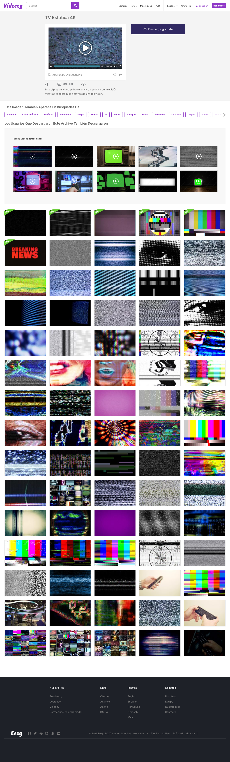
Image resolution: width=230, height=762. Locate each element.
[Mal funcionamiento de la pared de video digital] (25, 643)
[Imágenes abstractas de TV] (160, 433)
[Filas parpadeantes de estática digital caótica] (70, 403)
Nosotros (170, 696)
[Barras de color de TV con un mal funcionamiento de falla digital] (115, 553)
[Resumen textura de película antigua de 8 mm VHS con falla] (115, 223)
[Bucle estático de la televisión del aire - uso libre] (160, 403)
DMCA (104, 711)
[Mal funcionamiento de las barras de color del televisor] (205, 433)
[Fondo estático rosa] (115, 403)
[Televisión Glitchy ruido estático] (70, 283)
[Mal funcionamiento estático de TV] (70, 343)
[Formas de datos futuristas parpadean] (205, 523)
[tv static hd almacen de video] (160, 523)
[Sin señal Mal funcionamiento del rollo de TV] (25, 523)
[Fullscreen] (119, 66)
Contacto (170, 711)
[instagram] (46, 733)
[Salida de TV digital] (115, 463)
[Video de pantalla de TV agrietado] (25, 223)
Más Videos (146, 5)
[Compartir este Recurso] (121, 75)
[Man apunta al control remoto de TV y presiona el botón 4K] (160, 583)
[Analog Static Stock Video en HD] (70, 253)
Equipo (169, 701)
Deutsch (133, 711)
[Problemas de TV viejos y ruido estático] (205, 283)
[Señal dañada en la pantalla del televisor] (115, 583)
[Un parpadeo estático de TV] (160, 253)
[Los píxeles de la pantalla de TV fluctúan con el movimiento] (160, 643)
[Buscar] (75, 5)
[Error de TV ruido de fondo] (115, 313)
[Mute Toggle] (115, 66)
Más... (131, 717)
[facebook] (29, 733)
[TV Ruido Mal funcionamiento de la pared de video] (70, 643)
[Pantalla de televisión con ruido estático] (115, 283)
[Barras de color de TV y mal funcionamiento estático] (205, 373)
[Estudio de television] (25, 613)
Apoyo (104, 706)
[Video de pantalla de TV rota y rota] (70, 223)
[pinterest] (41, 733)
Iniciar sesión (201, 5)
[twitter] (35, 733)
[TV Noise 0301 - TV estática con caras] (115, 373)
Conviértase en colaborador (66, 711)
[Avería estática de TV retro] (115, 253)
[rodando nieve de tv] (70, 583)
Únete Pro (186, 5)
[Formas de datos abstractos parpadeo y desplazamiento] (70, 433)
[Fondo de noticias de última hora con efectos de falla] (25, 253)
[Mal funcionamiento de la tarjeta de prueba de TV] (160, 343)
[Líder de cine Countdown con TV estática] (160, 373)
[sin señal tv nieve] (160, 463)
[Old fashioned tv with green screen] (198, 182)
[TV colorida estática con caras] (205, 343)
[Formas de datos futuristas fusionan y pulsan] (115, 613)
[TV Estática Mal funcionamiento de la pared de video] (70, 493)
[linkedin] (58, 733)
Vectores (123, 5)
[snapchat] (52, 733)
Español (132, 701)
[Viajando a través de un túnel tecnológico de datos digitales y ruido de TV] (115, 433)
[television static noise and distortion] (158, 157)
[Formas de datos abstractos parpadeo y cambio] (70, 523)
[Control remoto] (205, 643)
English (132, 696)
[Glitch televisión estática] (205, 253)
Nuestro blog (172, 706)
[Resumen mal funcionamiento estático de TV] (205, 403)
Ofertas (104, 696)
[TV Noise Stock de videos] (160, 613)
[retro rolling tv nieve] (205, 553)
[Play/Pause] (50, 66)
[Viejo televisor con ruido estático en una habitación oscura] (70, 313)
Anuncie (105, 701)
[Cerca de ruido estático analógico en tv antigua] (25, 313)
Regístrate (219, 5)
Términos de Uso (160, 733)
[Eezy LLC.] (16, 733)
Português (134, 706)
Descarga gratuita (160, 29)
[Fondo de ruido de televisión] (160, 313)
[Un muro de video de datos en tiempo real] (115, 643)
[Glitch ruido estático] (25, 283)
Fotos (134, 5)
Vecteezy (55, 701)
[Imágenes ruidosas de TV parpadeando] (205, 463)
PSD (157, 5)
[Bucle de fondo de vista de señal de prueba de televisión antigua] (160, 223)
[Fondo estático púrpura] (115, 523)
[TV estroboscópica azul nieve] (25, 463)
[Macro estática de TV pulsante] (25, 343)
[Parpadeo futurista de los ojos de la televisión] (205, 313)
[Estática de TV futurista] (25, 403)
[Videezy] (13, 6)
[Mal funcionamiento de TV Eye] (25, 433)
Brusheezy (56, 696)
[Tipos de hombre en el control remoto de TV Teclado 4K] (205, 613)
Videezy (54, 706)
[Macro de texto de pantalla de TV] (70, 463)
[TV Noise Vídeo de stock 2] (205, 493)
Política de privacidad (184, 733)
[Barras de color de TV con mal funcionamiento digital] (25, 553)
